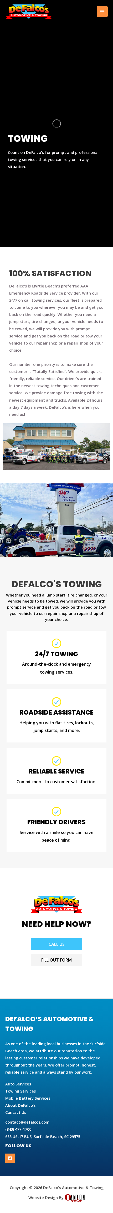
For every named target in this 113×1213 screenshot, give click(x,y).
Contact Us (15, 1112)
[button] (56, 944)
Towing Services (20, 1091)
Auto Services (18, 1083)
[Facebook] (10, 1158)
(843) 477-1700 (18, 1129)
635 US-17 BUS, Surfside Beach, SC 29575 (42, 1136)
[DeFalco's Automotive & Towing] (28, 12)
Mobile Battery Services (27, 1098)
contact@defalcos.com (27, 1122)
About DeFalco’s (20, 1105)
